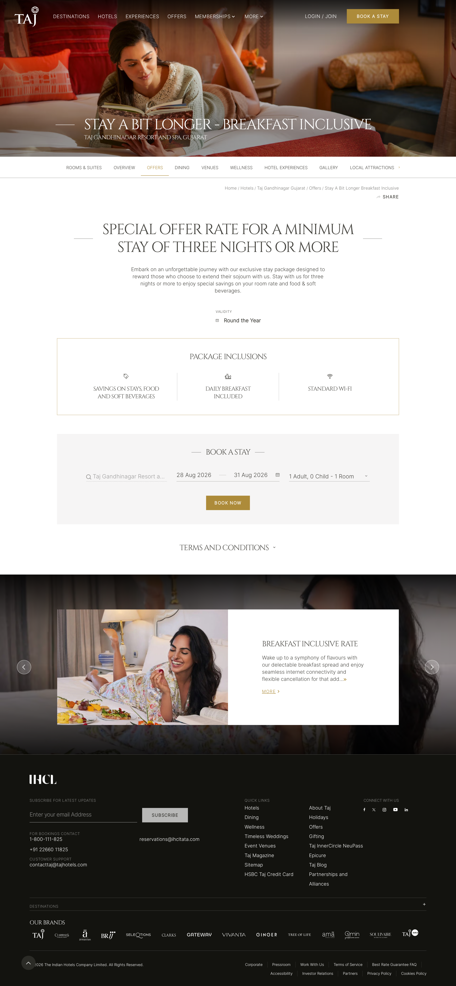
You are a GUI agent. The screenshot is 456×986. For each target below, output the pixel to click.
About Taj (320, 808)
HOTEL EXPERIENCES (286, 168)
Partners (350, 973)
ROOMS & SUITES (84, 168)
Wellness (255, 827)
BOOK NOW (227, 502)
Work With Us (312, 964)
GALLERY (328, 168)
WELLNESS (241, 168)
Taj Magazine (259, 855)
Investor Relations (317, 973)
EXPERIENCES (142, 16)
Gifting (316, 836)
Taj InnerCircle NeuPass (336, 846)
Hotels (252, 808)
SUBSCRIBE (165, 815)
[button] (228, 904)
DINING (182, 168)
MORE (269, 691)
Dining (252, 817)
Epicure (317, 855)
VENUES (209, 168)
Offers (316, 827)
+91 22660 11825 (49, 849)
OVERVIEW (124, 168)
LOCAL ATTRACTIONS (372, 168)
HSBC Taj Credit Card (269, 874)
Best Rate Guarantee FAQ (394, 964)
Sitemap (254, 865)
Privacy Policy (379, 973)
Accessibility (281, 973)
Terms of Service (348, 964)
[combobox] (130, 476)
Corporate (254, 964)
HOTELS (107, 16)
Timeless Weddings (266, 836)
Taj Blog (318, 865)
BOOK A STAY (373, 16)
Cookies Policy (413, 973)
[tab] (84, 168)
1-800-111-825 (46, 839)
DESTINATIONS (71, 16)
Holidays (318, 817)
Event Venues (260, 846)
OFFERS (176, 16)
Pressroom (281, 964)
